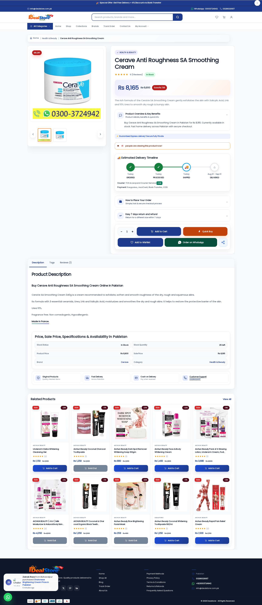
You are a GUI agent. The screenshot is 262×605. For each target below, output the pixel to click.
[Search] (177, 17)
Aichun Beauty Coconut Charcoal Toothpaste (90, 450)
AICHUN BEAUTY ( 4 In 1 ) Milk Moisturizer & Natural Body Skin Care (47, 523)
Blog (101, 582)
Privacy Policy (153, 578)
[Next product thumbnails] (100, 134)
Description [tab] (38, 262)
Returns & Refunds (155, 586)
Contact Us (125, 26)
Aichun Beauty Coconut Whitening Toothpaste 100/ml (171, 523)
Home (58, 26)
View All (227, 399)
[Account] (231, 17)
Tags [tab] (52, 262)
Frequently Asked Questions (160, 590)
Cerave (124, 362)
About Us (103, 590)
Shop (68, 26)
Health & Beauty (49, 38)
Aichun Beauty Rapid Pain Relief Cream (210, 523)
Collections (81, 26)
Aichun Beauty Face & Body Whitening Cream (168, 450)
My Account (140, 26)
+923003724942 (203, 583)
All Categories (40, 26)
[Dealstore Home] (40, 17)
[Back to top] (254, 599)
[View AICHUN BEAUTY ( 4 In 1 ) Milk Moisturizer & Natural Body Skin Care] (50, 495)
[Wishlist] (216, 17)
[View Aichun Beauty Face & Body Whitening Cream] (172, 423)
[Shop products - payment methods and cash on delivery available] (48, 601)
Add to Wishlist (142, 242)
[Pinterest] (70, 588)
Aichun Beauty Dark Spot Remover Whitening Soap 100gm (130, 450)
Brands (95, 26)
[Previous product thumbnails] (33, 134)
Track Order (109, 26)
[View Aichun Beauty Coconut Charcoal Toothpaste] (90, 423)
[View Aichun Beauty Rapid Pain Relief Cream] (212, 495)
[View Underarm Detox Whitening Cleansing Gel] (50, 423)
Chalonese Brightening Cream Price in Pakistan (36, 582)
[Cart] (224, 17)
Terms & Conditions (156, 582)
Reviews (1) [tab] (66, 262)
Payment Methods (155, 573)
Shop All (103, 578)
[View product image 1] (44, 135)
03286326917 (229, 8)
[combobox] (132, 17)
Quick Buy (207, 231)
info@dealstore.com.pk (207, 588)
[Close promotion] (257, 3)
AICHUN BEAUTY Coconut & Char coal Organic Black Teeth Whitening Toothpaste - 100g (89, 523)
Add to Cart (161, 231)
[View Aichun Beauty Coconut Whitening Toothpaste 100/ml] (172, 495)
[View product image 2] (60, 135)
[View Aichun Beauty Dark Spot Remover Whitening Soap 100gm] (131, 423)
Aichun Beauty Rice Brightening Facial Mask (129, 523)
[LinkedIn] (76, 588)
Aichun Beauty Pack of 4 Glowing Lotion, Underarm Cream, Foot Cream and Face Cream (211, 451)
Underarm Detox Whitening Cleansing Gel (46, 450)
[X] (63, 588)
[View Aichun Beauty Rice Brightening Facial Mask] (131, 495)
